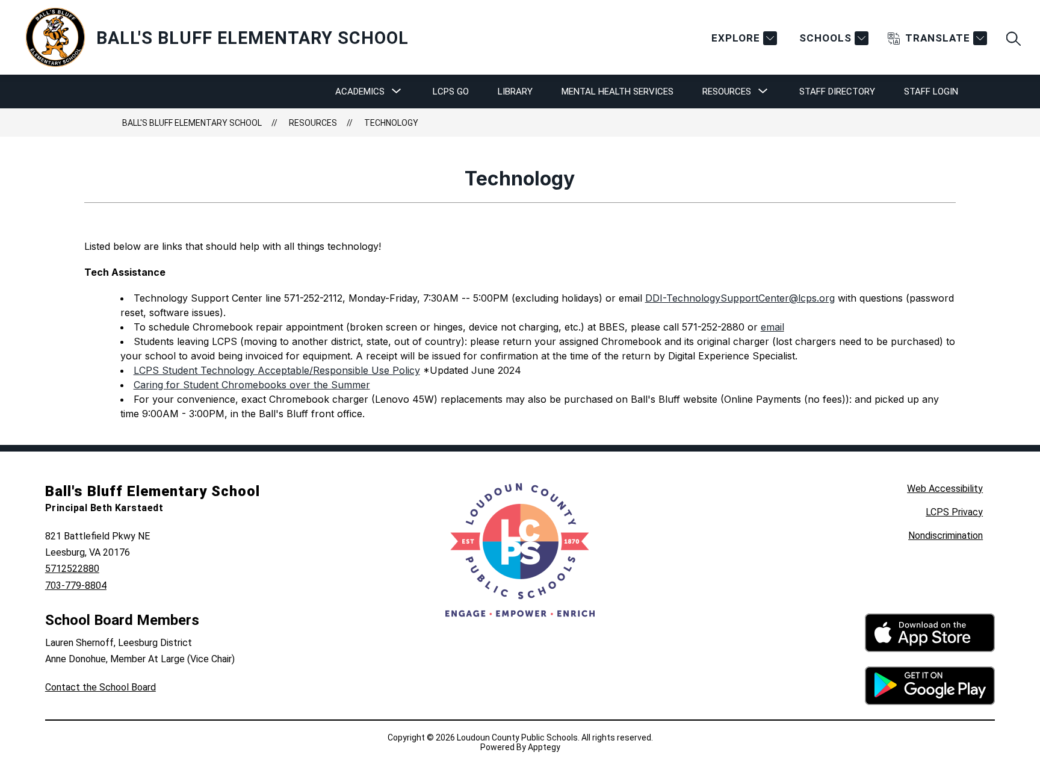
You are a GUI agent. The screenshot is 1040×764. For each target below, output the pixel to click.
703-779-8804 (76, 585)
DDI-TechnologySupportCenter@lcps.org (740, 298)
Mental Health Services (617, 91)
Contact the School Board (100, 687)
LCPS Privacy (954, 512)
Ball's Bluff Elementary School (192, 123)
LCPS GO (451, 91)
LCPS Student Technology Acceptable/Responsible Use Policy (277, 370)
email (772, 327)
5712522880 (72, 568)
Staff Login (931, 91)
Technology (391, 123)
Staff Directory (837, 91)
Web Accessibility (945, 488)
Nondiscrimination (945, 535)
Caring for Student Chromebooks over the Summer (252, 385)
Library (515, 91)
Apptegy (544, 747)
